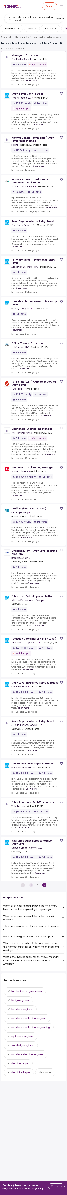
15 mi (58, 18)
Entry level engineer (22, 1009)
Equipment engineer (22, 1036)
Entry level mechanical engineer (28, 1018)
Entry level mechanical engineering (30, 1027)
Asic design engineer (22, 1045)
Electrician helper (20, 1072)
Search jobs (7, 37)
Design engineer (20, 1000)
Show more (31, 80)
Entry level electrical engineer (27, 1054)
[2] (44, 885)
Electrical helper (20, 1063)
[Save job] (61, 55)
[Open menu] (61, 6)
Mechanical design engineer (26, 991)
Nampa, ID (20, 37)
